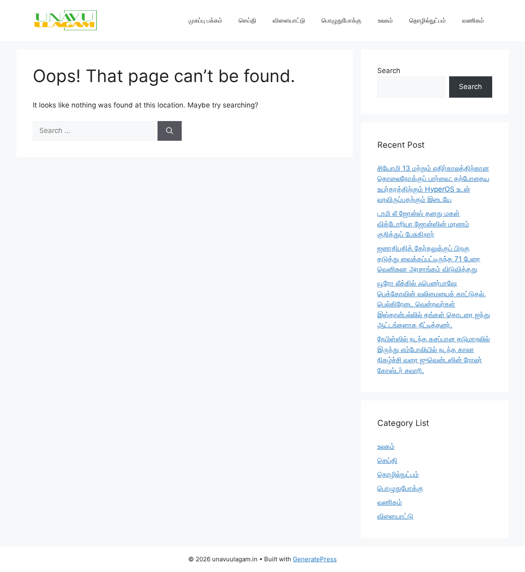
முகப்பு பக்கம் (205, 20)
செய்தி (247, 20)
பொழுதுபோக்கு (341, 20)
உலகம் (385, 20)
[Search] (170, 131)
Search (388, 70)
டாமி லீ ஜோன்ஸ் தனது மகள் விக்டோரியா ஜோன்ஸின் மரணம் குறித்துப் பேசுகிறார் (423, 223)
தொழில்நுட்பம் (427, 20)
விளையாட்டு (289, 20)
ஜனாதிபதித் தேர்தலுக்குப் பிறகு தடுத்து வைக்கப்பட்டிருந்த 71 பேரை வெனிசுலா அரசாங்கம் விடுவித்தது (428, 258)
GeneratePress (315, 559)
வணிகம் (473, 20)
